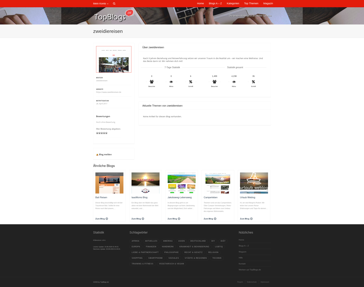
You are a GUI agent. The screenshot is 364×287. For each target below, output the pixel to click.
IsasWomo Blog (139, 197)
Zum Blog (100, 219)
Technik (217, 258)
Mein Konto (99, 3)
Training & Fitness (142, 264)
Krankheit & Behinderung (194, 247)
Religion (213, 252)
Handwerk (168, 247)
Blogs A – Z (244, 246)
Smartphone (155, 258)
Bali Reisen (101, 197)
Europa (136, 247)
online (99, 240)
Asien (181, 241)
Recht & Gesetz (193, 252)
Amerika (168, 241)
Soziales (173, 258)
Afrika (135, 241)
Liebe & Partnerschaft (145, 252)
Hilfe (241, 258)
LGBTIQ (219, 247)
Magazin (242, 252)
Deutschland (198, 241)
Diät (223, 241)
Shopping (137, 258)
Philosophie (171, 252)
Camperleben (211, 197)
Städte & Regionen (196, 258)
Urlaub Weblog (247, 197)
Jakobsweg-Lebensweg (180, 197)
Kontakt (242, 264)
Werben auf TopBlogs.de (250, 270)
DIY (213, 241)
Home (241, 240)
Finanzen (151, 247)
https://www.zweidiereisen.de (108, 92)
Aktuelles (151, 241)
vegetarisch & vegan (171, 264)
